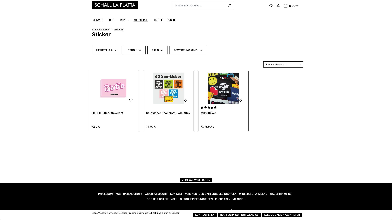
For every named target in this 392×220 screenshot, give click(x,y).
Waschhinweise (280, 193)
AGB (118, 193)
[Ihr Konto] (278, 5)
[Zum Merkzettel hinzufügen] (131, 100)
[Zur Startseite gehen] (115, 5)
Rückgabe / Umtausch (230, 199)
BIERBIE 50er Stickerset (107, 113)
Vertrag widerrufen (196, 180)
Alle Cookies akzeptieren (282, 214)
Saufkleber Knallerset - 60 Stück (168, 113)
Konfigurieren (205, 214)
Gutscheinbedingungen (196, 199)
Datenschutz (132, 193)
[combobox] (199, 5)
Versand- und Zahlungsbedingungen (211, 193)
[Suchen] (229, 5)
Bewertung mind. (186, 49)
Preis (155, 49)
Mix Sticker (208, 113)
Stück (132, 49)
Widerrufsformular (253, 193)
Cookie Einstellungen (162, 199)
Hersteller (104, 49)
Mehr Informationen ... (102, 216)
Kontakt (176, 193)
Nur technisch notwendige (239, 214)
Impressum (105, 193)
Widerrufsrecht (156, 193)
